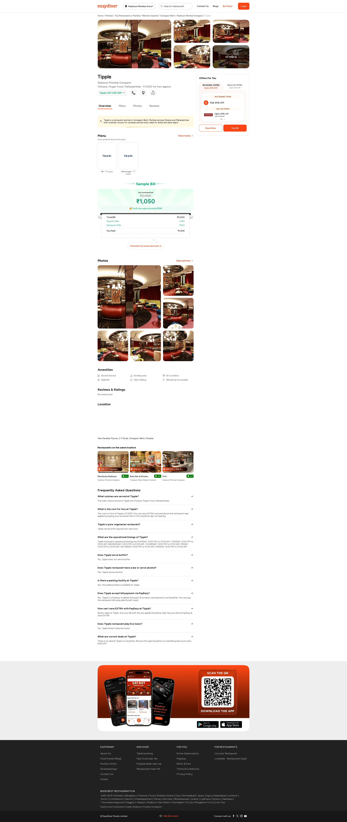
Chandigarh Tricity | (182, 802)
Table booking (145, 753)
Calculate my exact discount (144, 246)
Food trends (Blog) (110, 758)
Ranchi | (129, 798)
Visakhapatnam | (144, 798)
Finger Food (116, 86)
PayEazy (181, 758)
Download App (108, 768)
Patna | (158, 798)
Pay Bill (235, 128)
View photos (183, 260)
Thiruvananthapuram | (113, 802)
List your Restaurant (225, 753)
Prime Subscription (188, 753)
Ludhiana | (206, 798)
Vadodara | (228, 798)
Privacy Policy (185, 774)
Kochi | (105, 798)
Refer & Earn (184, 763)
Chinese (102, 86)
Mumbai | (119, 795)
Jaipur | (201, 795)
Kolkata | (161, 795)
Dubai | (171, 795)
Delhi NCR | (107, 795)
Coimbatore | (117, 798)
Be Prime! (227, 6)
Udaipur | (141, 802)
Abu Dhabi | (164, 802)
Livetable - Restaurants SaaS (230, 758)
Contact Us (203, 6)
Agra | (209, 795)
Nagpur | (131, 802)
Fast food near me (147, 758)
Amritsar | (168, 798)
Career (104, 779)
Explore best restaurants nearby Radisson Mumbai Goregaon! (131, 806)
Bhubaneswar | (182, 798)
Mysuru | (216, 798)
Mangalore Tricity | (205, 802)
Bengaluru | (131, 795)
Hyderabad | (220, 795)
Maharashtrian (132, 86)
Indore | (195, 798)
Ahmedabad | (189, 795)
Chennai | (143, 795)
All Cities (220, 802)
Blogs (216, 6)
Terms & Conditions (188, 768)
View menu (184, 135)
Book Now (211, 128)
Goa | (178, 795)
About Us (105, 753)
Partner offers (108, 763)
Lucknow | (233, 795)
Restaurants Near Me (148, 768)
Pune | (152, 795)
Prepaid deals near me (149, 763)
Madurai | (152, 802)
